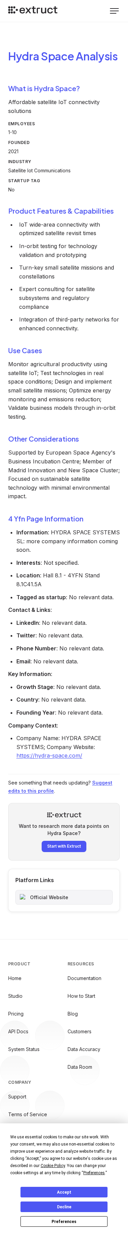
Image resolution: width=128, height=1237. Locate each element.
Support (17, 1096)
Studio (15, 996)
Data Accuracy (84, 1049)
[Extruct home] (32, 11)
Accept (64, 1192)
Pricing (16, 1014)
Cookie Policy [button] (53, 1165)
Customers (79, 1031)
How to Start (81, 996)
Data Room (80, 1067)
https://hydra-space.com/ (49, 755)
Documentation (84, 978)
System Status (24, 1049)
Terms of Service (27, 1114)
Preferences (64, 1221)
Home (15, 978)
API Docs (18, 1031)
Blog (73, 1014)
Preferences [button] (94, 1172)
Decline (64, 1207)
